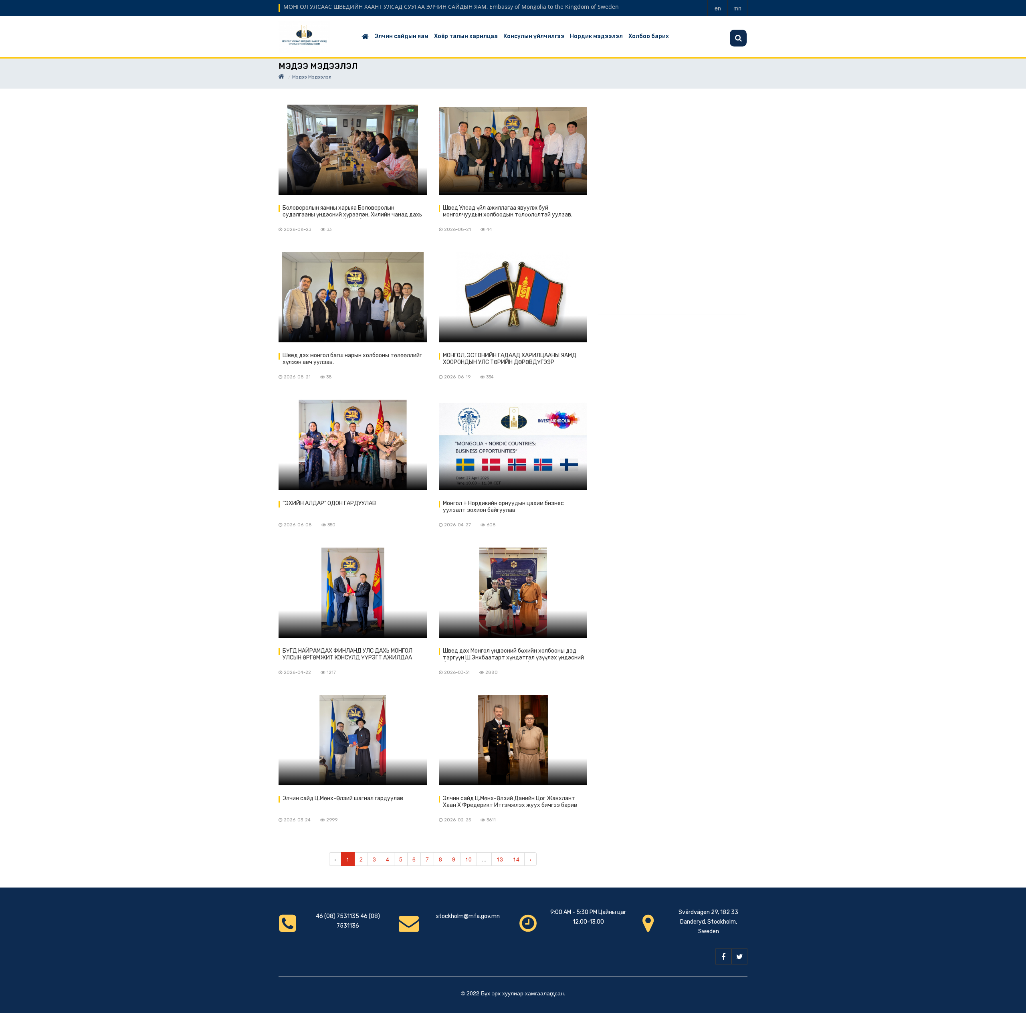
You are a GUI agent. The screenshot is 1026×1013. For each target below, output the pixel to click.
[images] (353, 150)
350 (331, 525)
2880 (491, 672)
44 (489, 229)
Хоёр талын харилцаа (466, 36)
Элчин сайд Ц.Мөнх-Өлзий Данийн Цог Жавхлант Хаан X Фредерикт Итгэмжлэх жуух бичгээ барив (510, 802)
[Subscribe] (738, 38)
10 (468, 859)
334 (490, 377)
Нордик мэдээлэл (596, 36)
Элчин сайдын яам (401, 36)
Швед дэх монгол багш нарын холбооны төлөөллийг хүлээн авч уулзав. (352, 359)
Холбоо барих (648, 36)
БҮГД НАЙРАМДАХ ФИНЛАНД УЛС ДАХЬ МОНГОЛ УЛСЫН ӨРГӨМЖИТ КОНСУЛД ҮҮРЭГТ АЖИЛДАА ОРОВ (347, 654)
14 (516, 859)
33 (329, 229)
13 (500, 859)
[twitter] (739, 956)
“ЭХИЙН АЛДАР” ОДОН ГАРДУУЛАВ (329, 503)
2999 (331, 820)
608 (491, 525)
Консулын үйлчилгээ (533, 36)
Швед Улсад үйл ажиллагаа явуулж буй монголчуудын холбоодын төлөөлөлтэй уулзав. (507, 211)
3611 (491, 820)
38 (329, 377)
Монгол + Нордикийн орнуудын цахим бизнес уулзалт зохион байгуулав (503, 507)
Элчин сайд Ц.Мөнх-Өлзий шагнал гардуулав (343, 798)
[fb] (723, 956)
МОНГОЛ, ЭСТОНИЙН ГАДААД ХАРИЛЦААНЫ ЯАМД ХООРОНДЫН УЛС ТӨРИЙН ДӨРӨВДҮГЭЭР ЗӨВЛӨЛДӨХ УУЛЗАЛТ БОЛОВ (509, 359)
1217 (331, 672)
